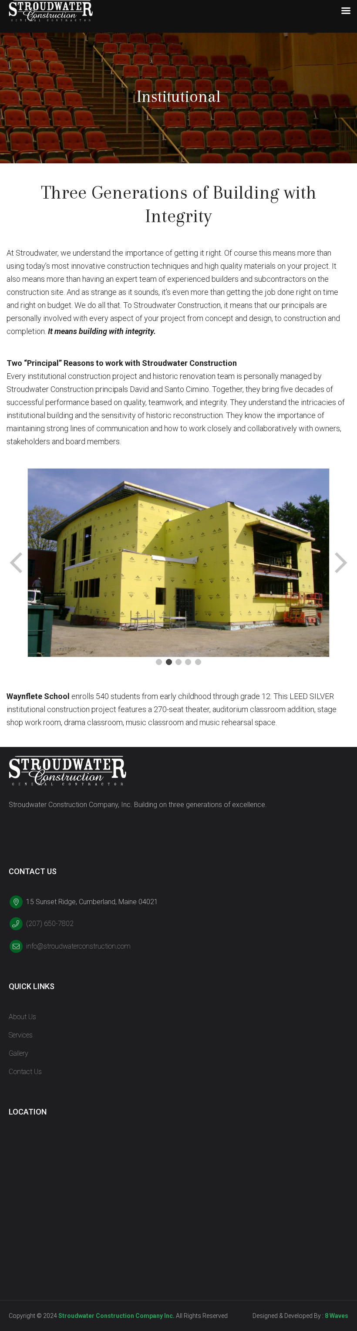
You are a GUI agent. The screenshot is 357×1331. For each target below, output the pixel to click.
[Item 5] (198, 662)
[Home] (67, 771)
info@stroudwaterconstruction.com (78, 946)
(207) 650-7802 (50, 923)
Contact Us (25, 1072)
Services (21, 1035)
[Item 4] (188, 662)
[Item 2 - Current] (169, 662)
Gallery (18, 1053)
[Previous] (17, 563)
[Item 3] (178, 662)
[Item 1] (159, 662)
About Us (22, 1017)
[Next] (340, 563)
